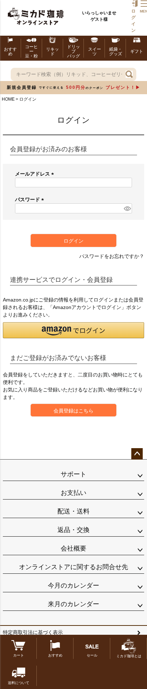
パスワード (30, 199)
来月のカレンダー (73, 604)
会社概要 (73, 548)
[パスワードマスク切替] (127, 208)
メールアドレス (35, 174)
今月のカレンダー (73, 585)
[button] (73, 330)
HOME (8, 99)
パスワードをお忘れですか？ (111, 256)
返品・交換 (73, 529)
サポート (73, 474)
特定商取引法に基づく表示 (33, 632)
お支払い (73, 492)
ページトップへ (137, 454)
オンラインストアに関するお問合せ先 (73, 567)
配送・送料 (73, 511)
